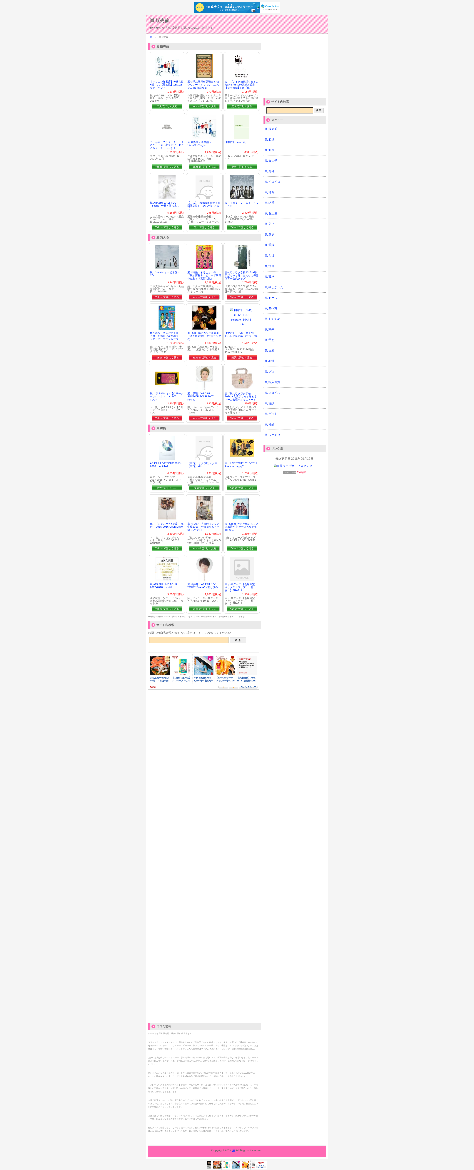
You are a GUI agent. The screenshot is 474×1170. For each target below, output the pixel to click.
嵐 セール (271, 297)
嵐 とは (269, 255)
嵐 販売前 (159, 20)
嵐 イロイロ (272, 181)
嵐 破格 (269, 276)
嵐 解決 (269, 234)
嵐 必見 (269, 139)
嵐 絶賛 (269, 202)
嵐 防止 (269, 223)
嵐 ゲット (271, 413)
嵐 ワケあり (272, 434)
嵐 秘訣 (269, 403)
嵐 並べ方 (271, 308)
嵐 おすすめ (272, 318)
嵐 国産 (269, 350)
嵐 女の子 (271, 160)
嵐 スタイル (272, 392)
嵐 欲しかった (274, 287)
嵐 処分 (269, 171)
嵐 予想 (269, 339)
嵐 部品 (269, 424)
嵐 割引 (269, 150)
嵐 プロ (269, 371)
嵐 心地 (269, 361)
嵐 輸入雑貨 (272, 382)
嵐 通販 (269, 245)
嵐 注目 (269, 266)
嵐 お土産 (271, 213)
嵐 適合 (269, 192)
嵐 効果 (269, 329)
